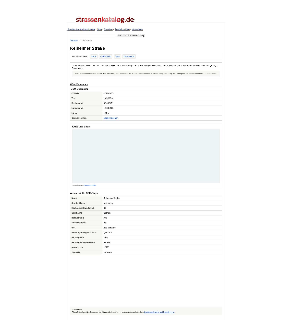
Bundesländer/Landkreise (81, 29)
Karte (93, 56)
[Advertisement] (146, 280)
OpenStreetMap (90, 185)
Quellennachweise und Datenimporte (159, 312)
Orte (99, 29)
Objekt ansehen (111, 118)
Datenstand (129, 56)
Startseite (74, 40)
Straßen (108, 29)
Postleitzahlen (122, 29)
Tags (117, 56)
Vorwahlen (137, 29)
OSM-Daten (105, 56)
